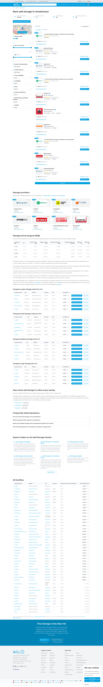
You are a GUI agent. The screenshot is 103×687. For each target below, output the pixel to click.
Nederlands (25, 680)
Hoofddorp (18, 405)
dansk (42, 680)
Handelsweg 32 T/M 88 (33, 534)
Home (59, 4)
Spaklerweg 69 (32, 507)
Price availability (19, 75)
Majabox (59, 284)
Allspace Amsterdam (18, 577)
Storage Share (47, 195)
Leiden (51, 669)
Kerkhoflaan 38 (32, 579)
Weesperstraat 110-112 (33, 542)
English (19, 680)
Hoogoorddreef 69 (33, 525)
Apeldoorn (52, 665)
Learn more (51, 472)
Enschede (52, 655)
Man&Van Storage (18, 603)
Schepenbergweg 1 (33, 528)
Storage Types (68, 665)
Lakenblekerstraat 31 (33, 547)
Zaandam (18, 408)
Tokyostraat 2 (31, 555)
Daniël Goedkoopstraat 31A (34, 590)
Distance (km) (18, 36)
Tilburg (42, 669)
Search (66, 667)
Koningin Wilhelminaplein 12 (35, 513)
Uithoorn (47, 531)
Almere (43, 665)
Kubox (15, 611)
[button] (22, 28)
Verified (16, 105)
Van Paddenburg (18, 583)
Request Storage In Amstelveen (22, 21)
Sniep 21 (30, 566)
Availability (17, 81)
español (33, 682)
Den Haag (43, 657)
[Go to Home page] (16, 4)
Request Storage (83, 4)
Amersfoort (52, 662)
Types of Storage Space (20, 64)
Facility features (18, 69)
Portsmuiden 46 (32, 574)
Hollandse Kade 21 (32, 561)
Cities (70, 4)
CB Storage (16, 579)
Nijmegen (52, 657)
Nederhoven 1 (32, 491)
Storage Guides (68, 674)
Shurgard (16, 309)
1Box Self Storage (18, 305)
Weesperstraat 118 (32, 539)
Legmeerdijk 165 (32, 558)
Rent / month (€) (19, 45)
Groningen (43, 667)
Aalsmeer (47, 494)
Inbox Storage (17, 606)
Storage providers (64, 4)
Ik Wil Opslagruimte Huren (20, 531)
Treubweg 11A (32, 563)
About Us (73, 4)
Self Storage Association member (20, 98)
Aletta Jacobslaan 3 (33, 519)
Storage (67, 672)
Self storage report (81, 662)
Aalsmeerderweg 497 (33, 499)
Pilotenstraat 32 (32, 587)
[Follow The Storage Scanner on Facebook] (13, 666)
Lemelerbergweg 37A (33, 510)
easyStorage (17, 502)
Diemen (47, 539)
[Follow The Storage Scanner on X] (24, 666)
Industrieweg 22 (32, 531)
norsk (15, 682)
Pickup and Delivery (20, 92)
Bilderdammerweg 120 (34, 571)
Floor (15, 86)
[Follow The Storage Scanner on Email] (26, 666)
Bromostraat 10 (32, 601)
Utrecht (43, 660)
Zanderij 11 (31, 496)
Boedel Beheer (17, 561)
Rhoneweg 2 (31, 550)
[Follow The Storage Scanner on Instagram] (20, 666)
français (28, 680)
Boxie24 (54, 195)
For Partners (79, 657)
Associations (79, 655)
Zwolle (51, 667)
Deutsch (15, 680)
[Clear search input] (55, 5)
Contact (77, 4)
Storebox (16, 545)
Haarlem (52, 653)
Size (15, 54)
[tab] (38, 29)
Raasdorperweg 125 (33, 603)
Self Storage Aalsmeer (19, 323)
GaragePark (62, 195)
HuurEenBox (37, 282)
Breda (51, 660)
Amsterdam (18, 402)
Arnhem (43, 672)
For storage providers (81, 660)
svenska (42, 682)
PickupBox (16, 595)
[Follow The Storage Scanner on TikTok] (17, 666)
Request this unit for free (76, 295)
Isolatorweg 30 (32, 553)
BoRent (16, 507)
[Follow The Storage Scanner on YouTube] (22, 666)
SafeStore (16, 587)
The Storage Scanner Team (39, 616)
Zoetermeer (53, 672)
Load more (62, 183)
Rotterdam (43, 655)
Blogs (77, 653)
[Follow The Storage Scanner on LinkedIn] (15, 666)
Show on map (23, 32)
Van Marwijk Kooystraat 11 (34, 516)
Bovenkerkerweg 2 (33, 488)
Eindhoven (43, 662)
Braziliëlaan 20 (32, 593)
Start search (43, 639)
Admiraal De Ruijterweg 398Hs (35, 545)
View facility (86, 295)
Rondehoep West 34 (33, 583)
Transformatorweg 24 (33, 569)
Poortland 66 (31, 577)
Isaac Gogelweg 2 (32, 598)
